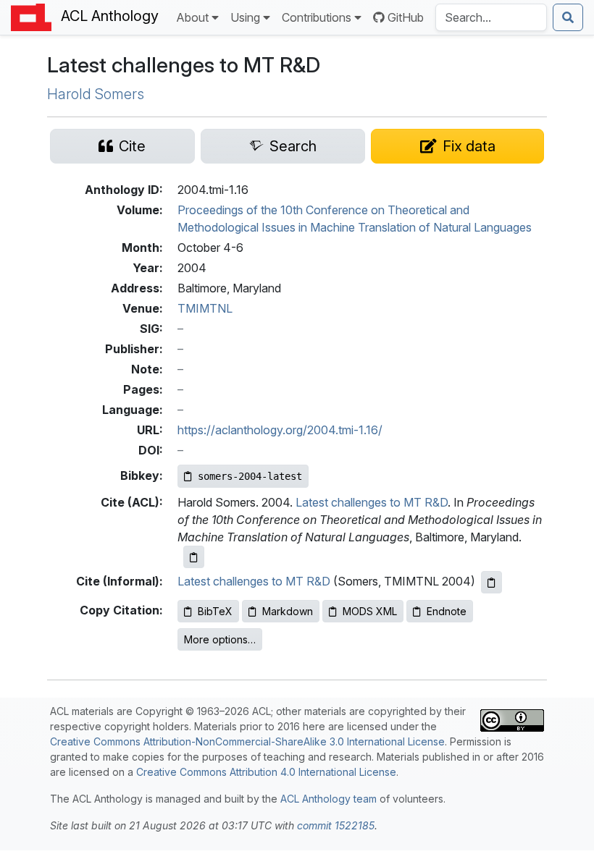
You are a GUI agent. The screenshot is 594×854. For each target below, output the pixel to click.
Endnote (447, 611)
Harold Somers (95, 94)
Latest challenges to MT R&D (372, 502)
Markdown (287, 611)
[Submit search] (568, 17)
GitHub (406, 17)
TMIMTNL (205, 308)
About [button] (192, 17)
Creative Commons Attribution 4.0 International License (266, 772)
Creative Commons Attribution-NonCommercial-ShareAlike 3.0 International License (247, 741)
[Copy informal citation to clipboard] (491, 582)
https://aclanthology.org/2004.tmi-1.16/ (279, 430)
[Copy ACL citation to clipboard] (193, 557)
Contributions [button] (316, 17)
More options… (220, 639)
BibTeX (215, 611)
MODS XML (370, 611)
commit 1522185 (336, 825)
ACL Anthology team (328, 798)
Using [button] (245, 17)
